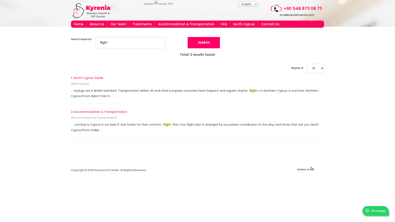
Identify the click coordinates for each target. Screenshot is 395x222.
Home (78, 24)
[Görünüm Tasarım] (305, 170)
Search (204, 42)
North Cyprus (244, 24)
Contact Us (270, 24)
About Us (97, 24)
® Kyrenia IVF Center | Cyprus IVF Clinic (93, 10)
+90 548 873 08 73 (303, 8)
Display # (297, 68)
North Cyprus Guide (88, 78)
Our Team (118, 24)
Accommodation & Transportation (186, 24)
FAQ (224, 24)
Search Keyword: (81, 39)
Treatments (142, 24)
